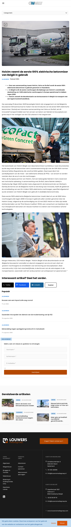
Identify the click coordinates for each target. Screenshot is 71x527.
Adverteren (22, 463)
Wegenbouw (7, 467)
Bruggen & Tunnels (6, 471)
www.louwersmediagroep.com (57, 511)
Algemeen (5, 79)
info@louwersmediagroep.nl (56, 473)
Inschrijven (35, 372)
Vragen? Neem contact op (53, 441)
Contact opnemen (21, 468)
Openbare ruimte (6, 488)
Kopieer (51, 285)
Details (53, 523)
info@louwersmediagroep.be (57, 501)
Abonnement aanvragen (22, 473)
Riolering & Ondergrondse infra (8, 482)
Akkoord (62, 523)
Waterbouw (7, 476)
